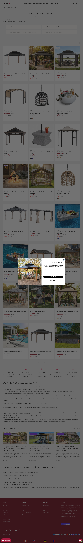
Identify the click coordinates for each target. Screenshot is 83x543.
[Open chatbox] (80, 540)
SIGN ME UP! (53, 276)
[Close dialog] (64, 260)
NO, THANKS (53, 280)
